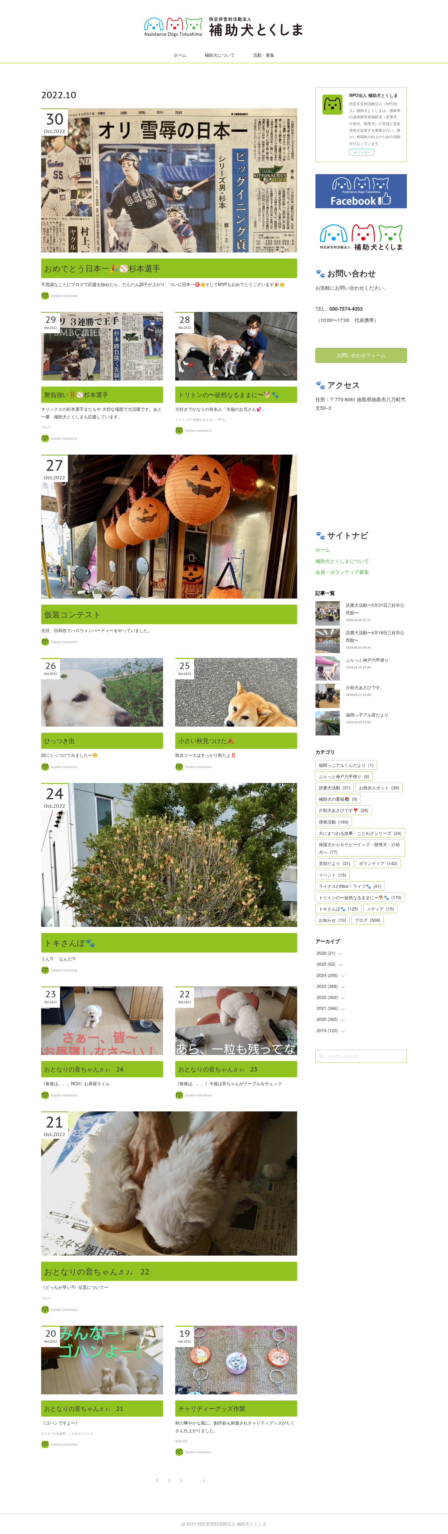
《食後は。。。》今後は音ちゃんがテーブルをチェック (228, 1083)
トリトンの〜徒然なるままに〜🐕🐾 (228, 395)
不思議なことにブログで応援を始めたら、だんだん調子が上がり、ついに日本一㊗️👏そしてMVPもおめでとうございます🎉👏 (162, 284)
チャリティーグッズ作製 (211, 1409)
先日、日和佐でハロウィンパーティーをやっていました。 (96, 630)
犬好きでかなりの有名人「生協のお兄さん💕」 (220, 409)
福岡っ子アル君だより (367, 715)
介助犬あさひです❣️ (343, 810)
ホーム (180, 55)
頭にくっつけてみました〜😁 (69, 755)
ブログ (45, 427)
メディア (380, 909)
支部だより (334, 863)
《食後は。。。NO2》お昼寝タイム (75, 1083)
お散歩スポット (379, 788)
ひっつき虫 (59, 741)
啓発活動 (181, 1441)
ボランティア (378, 863)
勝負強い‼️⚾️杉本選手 (76, 395)
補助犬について (220, 55)
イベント (332, 875)
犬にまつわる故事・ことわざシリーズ (67, 1434)
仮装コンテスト (72, 615)
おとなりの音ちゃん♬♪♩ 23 (218, 1069)
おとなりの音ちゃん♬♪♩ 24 (83, 1069)
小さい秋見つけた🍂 (206, 741)
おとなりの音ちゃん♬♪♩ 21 (83, 1409)
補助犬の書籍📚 (338, 799)
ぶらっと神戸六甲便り (367, 660)
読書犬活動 (334, 788)
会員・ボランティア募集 (342, 571)
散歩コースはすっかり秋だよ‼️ (205, 755)
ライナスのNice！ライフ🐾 (350, 886)
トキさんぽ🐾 (69, 943)
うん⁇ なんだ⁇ (58, 959)
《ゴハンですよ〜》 (60, 1423)
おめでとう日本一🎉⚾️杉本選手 (102, 268)
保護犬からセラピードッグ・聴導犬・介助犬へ (359, 848)
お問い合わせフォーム (361, 355)
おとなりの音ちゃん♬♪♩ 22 (96, 1272)
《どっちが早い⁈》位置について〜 (74, 1287)
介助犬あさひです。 (365, 687)
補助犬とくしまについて (342, 560)
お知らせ (332, 920)
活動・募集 (263, 55)
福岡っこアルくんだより (346, 765)
